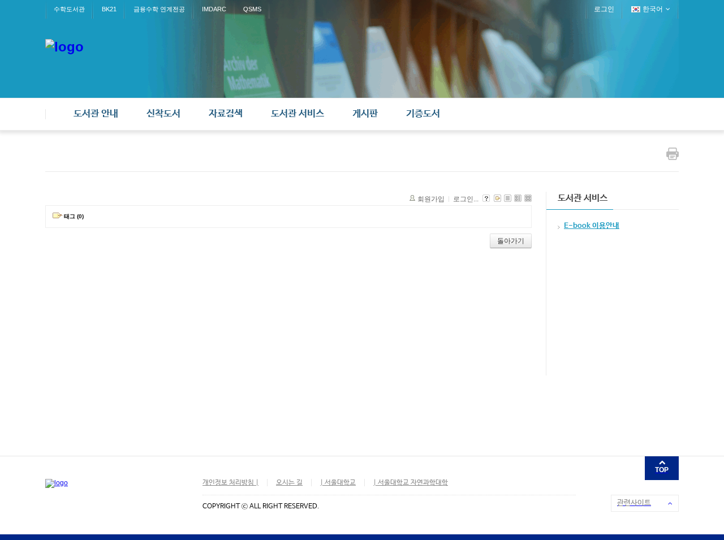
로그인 (604, 9)
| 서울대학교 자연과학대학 (410, 483)
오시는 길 (289, 483)
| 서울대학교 (338, 483)
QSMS (252, 9)
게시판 (365, 114)
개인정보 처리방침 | (230, 483)
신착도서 (163, 114)
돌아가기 (510, 241)
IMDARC (214, 9)
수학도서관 (69, 9)
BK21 (109, 9)
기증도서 (423, 114)
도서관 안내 (96, 114)
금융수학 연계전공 (159, 9)
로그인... (466, 199)
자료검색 (226, 114)
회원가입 (431, 199)
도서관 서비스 (297, 114)
